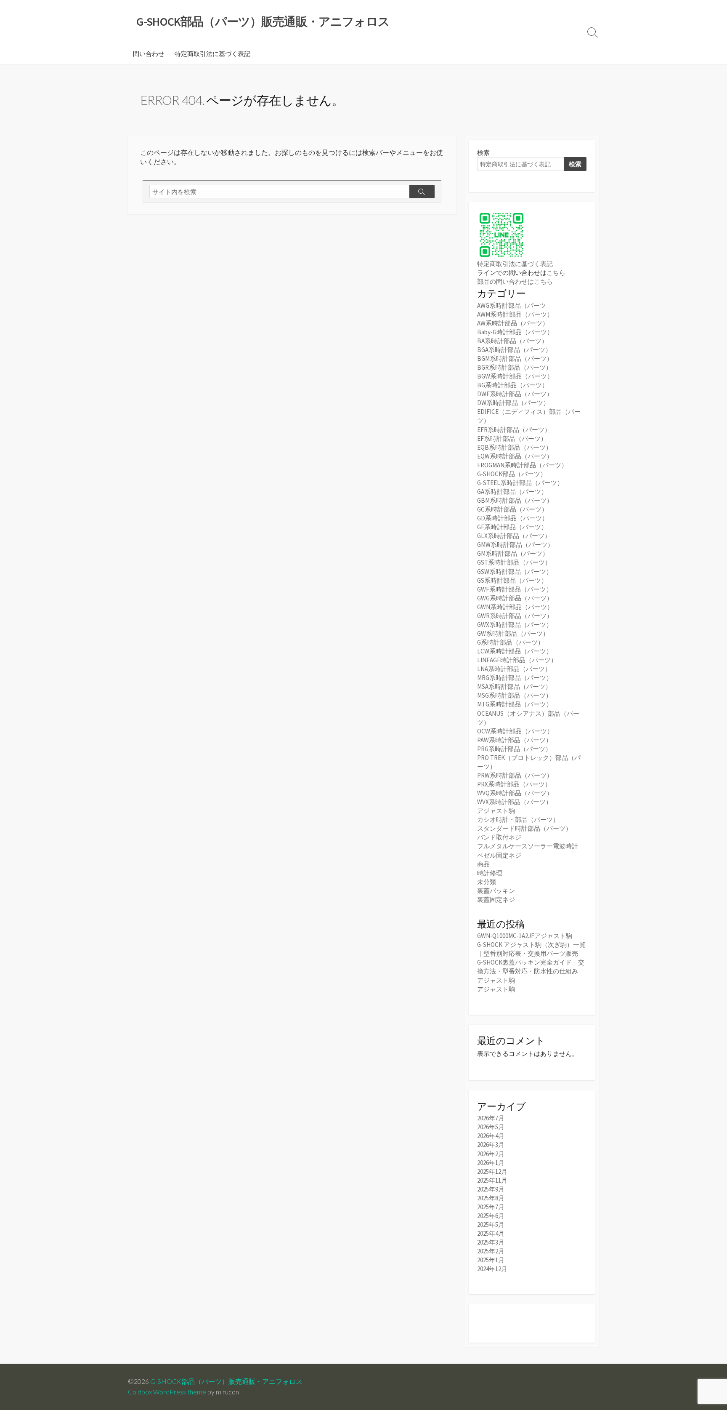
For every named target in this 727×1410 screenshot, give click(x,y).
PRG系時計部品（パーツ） (514, 749)
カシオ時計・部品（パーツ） (518, 820)
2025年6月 (490, 1216)
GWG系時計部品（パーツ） (515, 598)
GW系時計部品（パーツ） (513, 633)
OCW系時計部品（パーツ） (515, 731)
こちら (556, 273)
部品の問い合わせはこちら (515, 281)
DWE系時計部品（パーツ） (515, 394)
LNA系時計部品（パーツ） (514, 669)
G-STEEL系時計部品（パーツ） (520, 483)
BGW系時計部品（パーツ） (515, 376)
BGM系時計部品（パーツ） (515, 358)
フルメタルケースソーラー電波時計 (527, 846)
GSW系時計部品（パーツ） (514, 572)
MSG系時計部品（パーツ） (514, 695)
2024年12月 (492, 1269)
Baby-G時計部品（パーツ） (515, 332)
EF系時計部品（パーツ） (512, 438)
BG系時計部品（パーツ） (512, 385)
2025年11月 (492, 1180)
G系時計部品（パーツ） (510, 642)
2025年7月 (490, 1207)
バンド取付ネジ (499, 837)
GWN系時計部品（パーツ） (515, 607)
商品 (483, 864)
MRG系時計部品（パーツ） (514, 678)
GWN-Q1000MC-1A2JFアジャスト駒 (524, 936)
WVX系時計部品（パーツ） (514, 802)
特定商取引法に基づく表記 (212, 53)
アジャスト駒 (496, 811)
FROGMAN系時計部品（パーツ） (522, 465)
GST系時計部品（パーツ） (514, 562)
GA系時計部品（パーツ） (512, 492)
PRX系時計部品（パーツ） (514, 784)
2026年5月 (490, 1127)
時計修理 (489, 873)
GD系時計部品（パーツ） (512, 518)
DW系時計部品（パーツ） (513, 403)
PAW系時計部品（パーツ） (514, 740)
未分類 (486, 882)
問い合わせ (149, 53)
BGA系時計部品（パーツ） (514, 350)
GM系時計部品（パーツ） (513, 553)
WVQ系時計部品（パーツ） (515, 793)
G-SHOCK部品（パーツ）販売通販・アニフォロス (226, 1381)
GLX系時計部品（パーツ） (514, 536)
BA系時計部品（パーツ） (512, 341)
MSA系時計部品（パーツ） (514, 686)
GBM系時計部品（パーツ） (515, 500)
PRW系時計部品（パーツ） (515, 775)
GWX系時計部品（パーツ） (514, 625)
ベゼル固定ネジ (499, 855)
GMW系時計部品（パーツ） (515, 545)
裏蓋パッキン (496, 891)
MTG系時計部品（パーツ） (514, 704)
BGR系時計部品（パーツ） (514, 367)
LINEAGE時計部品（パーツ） (517, 660)
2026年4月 (490, 1136)
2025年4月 (490, 1233)
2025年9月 (490, 1189)
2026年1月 (490, 1163)
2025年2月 (490, 1251)
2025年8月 (490, 1198)
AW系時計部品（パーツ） (513, 323)
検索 (483, 153)
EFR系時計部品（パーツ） (514, 430)
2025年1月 (490, 1260)
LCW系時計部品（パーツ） (514, 651)
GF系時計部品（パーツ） (512, 527)
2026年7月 (490, 1118)
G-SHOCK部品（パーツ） (512, 474)
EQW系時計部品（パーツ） (515, 456)
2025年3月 (490, 1242)
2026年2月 (490, 1154)
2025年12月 (492, 1171)
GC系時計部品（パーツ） (512, 509)
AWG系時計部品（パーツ (511, 305)
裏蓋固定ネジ (496, 900)
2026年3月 (490, 1145)
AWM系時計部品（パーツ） (515, 314)
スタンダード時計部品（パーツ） (524, 828)
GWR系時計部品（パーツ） (515, 616)
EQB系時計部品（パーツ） (514, 447)
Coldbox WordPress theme (167, 1392)
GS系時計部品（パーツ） (512, 580)
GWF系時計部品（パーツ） (514, 589)
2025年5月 (490, 1225)
